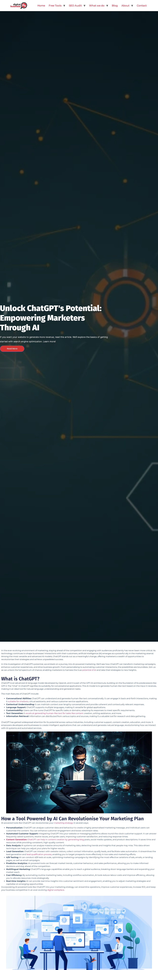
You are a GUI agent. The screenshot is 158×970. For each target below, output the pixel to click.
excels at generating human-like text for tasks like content (54, 713)
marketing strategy (63, 823)
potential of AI (89, 670)
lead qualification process (39, 854)
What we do (96, 5)
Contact (142, 5)
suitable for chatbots (18, 701)
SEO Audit (75, 5)
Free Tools (55, 5)
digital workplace (55, 890)
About (125, 5)
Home (41, 5)
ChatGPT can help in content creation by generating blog (45, 839)
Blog (115, 5)
